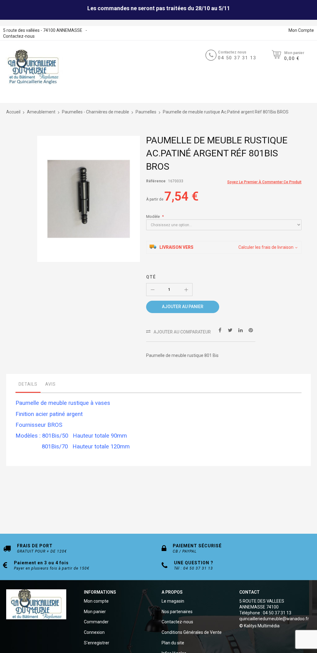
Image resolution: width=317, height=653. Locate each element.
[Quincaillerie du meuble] (33, 67)
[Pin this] (251, 330)
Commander (96, 621)
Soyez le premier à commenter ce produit (264, 182)
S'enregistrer (96, 642)
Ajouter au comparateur (182, 331)
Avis (50, 384)
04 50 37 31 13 (237, 58)
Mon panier (95, 611)
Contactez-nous (19, 36)
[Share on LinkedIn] (240, 330)
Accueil (13, 111)
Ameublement (41, 111)
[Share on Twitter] (230, 330)
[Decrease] (152, 289)
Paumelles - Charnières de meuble (95, 111)
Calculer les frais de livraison (265, 247)
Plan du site (173, 642)
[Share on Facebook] (220, 330)
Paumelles (146, 111)
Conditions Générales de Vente (192, 632)
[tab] (28, 386)
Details (28, 384)
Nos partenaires (177, 611)
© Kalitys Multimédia (259, 625)
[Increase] (186, 289)
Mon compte (96, 601)
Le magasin (173, 601)
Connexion (94, 632)
